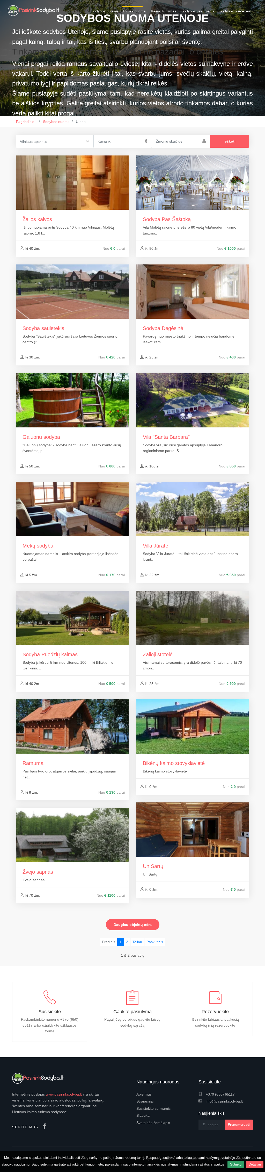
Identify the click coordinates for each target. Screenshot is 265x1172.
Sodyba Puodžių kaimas (50, 654)
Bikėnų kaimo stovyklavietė (174, 763)
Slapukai (143, 1115)
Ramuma (33, 763)
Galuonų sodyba (41, 437)
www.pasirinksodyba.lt (64, 1094)
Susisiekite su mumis (153, 1108)
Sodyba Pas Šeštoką (167, 219)
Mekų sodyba (38, 546)
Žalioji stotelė (158, 654)
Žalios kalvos (37, 219)
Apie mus (144, 1094)
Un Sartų (153, 866)
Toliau (137, 942)
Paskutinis (154, 942)
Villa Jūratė (155, 546)
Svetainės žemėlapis (153, 1123)
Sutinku (235, 1164)
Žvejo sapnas (38, 872)
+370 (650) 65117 (220, 1094)
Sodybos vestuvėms (197, 11)
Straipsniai (144, 1101)
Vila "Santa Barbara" (166, 437)
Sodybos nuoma (104, 11)
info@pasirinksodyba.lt (224, 1101)
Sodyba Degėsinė (163, 328)
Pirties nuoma (134, 11)
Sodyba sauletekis (43, 328)
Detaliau (255, 1164)
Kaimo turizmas (163, 11)
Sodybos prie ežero (235, 11)
